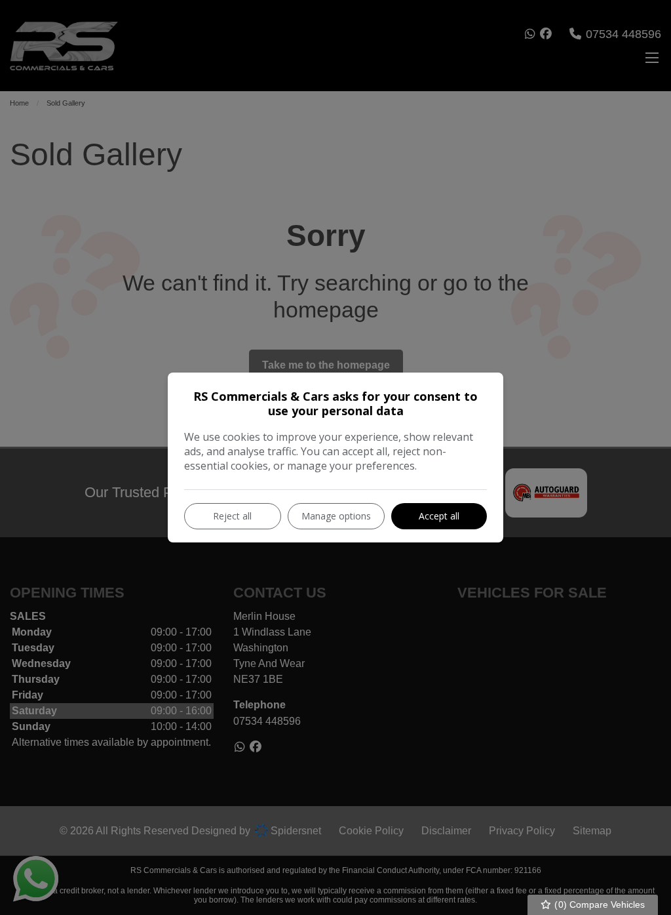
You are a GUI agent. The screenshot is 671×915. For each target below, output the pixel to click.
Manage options (336, 516)
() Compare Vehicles (598, 904)
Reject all (232, 516)
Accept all (439, 516)
